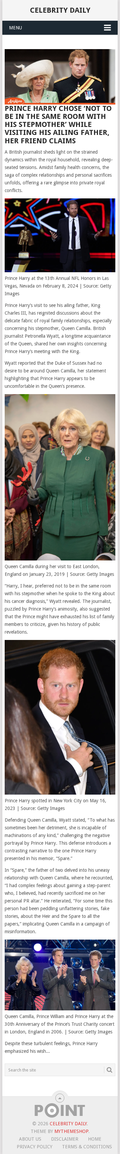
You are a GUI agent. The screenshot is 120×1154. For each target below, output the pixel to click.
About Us (30, 1139)
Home (94, 1139)
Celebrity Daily (60, 10)
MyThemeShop (71, 1131)
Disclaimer (64, 1139)
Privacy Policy (34, 1146)
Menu (15, 27)
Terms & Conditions (87, 1146)
